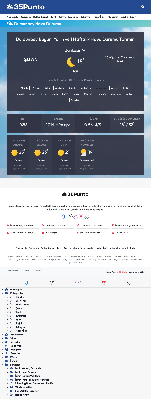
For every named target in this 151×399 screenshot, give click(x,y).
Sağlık (124, 16)
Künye (26, 270)
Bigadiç (72, 87)
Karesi (65, 93)
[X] (70, 216)
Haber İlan (98, 16)
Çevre (62, 16)
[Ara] (142, 6)
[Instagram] (75, 216)
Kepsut (76, 93)
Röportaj (15, 345)
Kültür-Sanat (40, 16)
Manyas (88, 93)
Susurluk (75, 100)
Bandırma (59, 87)
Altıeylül (24, 87)
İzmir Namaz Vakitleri (91, 225)
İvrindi (55, 93)
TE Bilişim (123, 272)
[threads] (128, 282)
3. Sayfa (85, 16)
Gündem (26, 16)
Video (13, 338)
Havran (43, 93)
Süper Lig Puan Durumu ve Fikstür (34, 383)
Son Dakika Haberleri (90, 232)
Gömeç (20, 93)
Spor (133, 16)
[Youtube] (81, 216)
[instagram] (78, 282)
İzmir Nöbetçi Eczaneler (21, 225)
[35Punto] (26, 7)
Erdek (126, 87)
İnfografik (112, 16)
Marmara (101, 93)
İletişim (37, 270)
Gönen (32, 93)
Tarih (54, 16)
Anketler (15, 353)
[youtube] (103, 282)
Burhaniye (86, 87)
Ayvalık (36, 87)
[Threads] (86, 216)
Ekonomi (73, 16)
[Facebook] (64, 216)
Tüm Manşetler (52, 232)
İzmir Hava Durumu (55, 225)
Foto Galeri (16, 334)
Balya (47, 87)
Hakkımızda (13, 270)
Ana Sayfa (13, 16)
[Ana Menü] (143, 17)
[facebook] (27, 282)
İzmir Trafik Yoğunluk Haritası (129, 225)
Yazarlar (15, 342)
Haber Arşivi (122, 232)
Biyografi (15, 349)
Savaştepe (116, 93)
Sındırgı (129, 93)
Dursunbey (101, 87)
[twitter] (52, 282)
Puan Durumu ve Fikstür (21, 232)
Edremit (115, 87)
